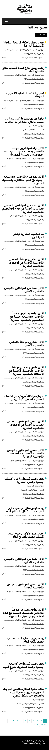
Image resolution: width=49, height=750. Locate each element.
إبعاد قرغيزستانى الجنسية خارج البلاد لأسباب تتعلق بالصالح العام (25, 510)
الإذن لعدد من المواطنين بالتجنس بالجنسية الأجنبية (24, 290)
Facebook (5, 58)
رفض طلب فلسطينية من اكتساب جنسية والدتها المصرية (24, 480)
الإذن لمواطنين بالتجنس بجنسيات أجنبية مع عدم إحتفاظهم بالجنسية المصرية (23, 179)
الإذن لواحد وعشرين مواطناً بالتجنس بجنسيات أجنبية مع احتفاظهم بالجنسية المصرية (27, 316)
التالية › (43, 725)
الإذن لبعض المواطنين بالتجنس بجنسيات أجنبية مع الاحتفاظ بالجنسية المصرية (25, 424)
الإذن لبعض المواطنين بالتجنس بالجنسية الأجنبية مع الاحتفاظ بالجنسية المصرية (25, 453)
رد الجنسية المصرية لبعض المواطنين (28, 235)
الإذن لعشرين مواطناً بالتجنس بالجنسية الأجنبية (26, 343)
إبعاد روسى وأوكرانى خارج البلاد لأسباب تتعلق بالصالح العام (26, 535)
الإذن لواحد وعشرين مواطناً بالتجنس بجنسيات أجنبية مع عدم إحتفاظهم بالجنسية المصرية (24, 151)
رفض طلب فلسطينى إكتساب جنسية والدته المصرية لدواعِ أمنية (23, 665)
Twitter (3, 58)
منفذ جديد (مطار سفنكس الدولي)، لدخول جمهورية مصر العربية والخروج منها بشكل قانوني (23, 692)
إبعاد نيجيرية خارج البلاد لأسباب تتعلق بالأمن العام (25, 640)
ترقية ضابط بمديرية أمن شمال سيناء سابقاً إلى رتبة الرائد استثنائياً (24, 120)
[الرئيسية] (24, 9)
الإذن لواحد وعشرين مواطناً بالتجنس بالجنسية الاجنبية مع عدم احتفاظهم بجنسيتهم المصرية (23, 612)
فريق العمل (26, 741)
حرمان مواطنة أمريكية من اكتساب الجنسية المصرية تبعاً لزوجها (24, 398)
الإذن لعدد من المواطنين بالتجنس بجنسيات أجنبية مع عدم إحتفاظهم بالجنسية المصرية (23, 208)
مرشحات (39, 34)
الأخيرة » (35, 725)
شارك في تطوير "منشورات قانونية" (34, 743)
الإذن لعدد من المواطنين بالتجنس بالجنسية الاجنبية (24, 560)
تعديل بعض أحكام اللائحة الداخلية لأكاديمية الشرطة (23, 44)
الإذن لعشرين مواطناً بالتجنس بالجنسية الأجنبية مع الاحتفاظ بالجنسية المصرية (26, 262)
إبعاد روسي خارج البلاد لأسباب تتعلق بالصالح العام (23, 69)
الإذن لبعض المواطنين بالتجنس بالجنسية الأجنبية (25, 586)
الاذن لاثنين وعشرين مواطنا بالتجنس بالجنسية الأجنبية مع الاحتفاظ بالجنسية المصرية (26, 370)
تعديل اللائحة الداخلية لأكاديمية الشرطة (25, 95)
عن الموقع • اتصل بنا (38, 741)
